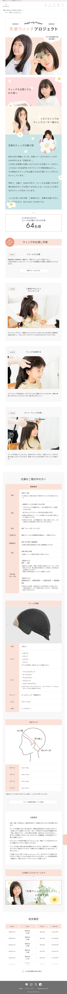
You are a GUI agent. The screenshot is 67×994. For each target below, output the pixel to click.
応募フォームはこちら (33, 270)
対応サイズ (35, 665)
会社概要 (20, 988)
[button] (46, 5)
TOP (6, 12)
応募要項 (41, 835)
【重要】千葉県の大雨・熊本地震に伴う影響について (13, 10)
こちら (33, 794)
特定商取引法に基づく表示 (43, 988)
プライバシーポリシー (30, 988)
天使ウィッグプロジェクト (15, 12)
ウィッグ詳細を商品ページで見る (33, 802)
